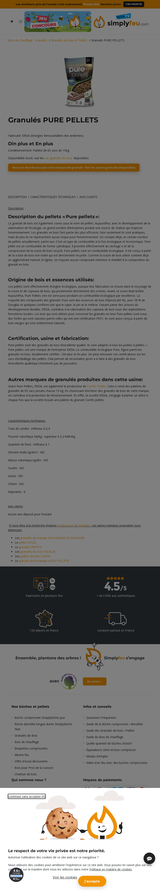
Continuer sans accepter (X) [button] (26, 796)
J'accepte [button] (92, 881)
